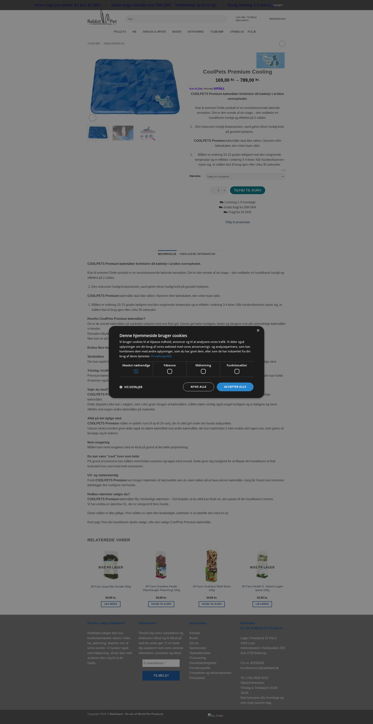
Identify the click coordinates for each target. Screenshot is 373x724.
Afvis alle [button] (199, 387)
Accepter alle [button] (235, 387)
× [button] (257, 330)
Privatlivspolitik (161, 356)
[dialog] (186, 362)
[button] (130, 387)
